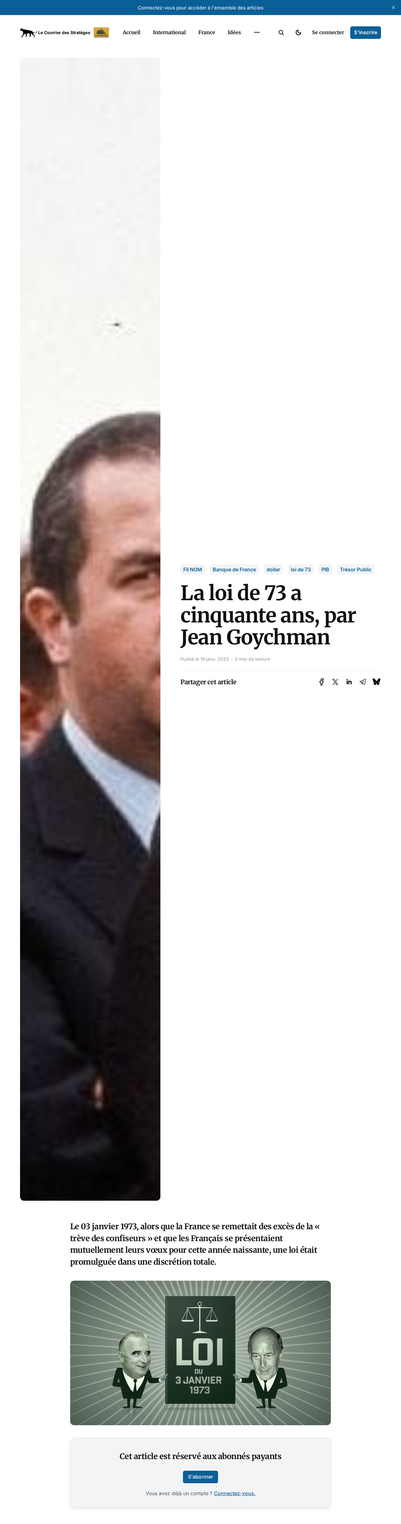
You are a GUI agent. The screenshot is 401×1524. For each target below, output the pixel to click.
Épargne (250, 47)
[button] (281, 32)
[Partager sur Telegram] (362, 682)
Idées (234, 32)
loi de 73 (301, 569)
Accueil (131, 32)
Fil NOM (192, 569)
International (169, 32)
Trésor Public (356, 569)
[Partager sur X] (335, 682)
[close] (393, 8)
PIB (325, 569)
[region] (257, 32)
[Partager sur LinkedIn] (349, 682)
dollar (273, 569)
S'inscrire (365, 32)
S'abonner (200, 1477)
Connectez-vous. (235, 1493)
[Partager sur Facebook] (321, 682)
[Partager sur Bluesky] (376, 682)
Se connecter (328, 32)
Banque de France (234, 569)
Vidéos (248, 59)
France (206, 32)
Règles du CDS (257, 71)
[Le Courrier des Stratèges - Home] (64, 32)
